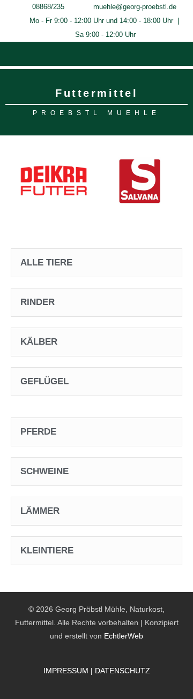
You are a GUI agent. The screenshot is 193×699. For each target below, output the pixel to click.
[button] (96, 53)
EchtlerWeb (123, 636)
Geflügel (44, 381)
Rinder (37, 302)
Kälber (38, 342)
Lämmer (40, 511)
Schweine (44, 471)
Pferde (38, 432)
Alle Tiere (46, 262)
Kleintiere (46, 550)
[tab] (96, 263)
